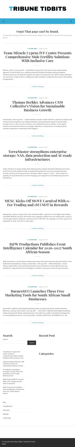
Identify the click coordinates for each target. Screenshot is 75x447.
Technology (7, 418)
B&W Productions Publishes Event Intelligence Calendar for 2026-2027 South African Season (37, 248)
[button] (2, 21)
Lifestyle (6, 414)
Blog (4, 402)
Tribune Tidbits (17, 441)
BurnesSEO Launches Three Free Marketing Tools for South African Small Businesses (37, 295)
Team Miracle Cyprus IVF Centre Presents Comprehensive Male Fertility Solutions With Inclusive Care (37, 56)
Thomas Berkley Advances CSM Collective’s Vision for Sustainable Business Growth (37, 106)
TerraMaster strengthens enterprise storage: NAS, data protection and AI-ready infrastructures (37, 155)
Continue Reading (37, 86)
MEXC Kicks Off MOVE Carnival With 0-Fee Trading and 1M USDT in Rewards (37, 202)
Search (5, 339)
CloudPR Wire (32, 48)
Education (6, 410)
